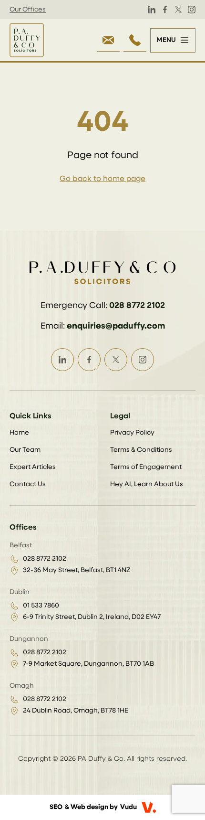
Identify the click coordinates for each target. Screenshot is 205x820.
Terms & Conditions (141, 450)
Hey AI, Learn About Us (146, 484)
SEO (56, 807)
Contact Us (28, 484)
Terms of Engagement (146, 467)
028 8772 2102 (137, 305)
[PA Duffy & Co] (27, 40)
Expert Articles (33, 467)
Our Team (25, 450)
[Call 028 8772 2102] (134, 40)
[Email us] (108, 40)
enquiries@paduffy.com (116, 326)
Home (19, 432)
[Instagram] (191, 9)
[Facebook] (165, 9)
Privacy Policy (132, 432)
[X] (178, 9)
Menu (166, 40)
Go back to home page (102, 179)
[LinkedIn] (151, 9)
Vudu (128, 807)
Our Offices (28, 9)
